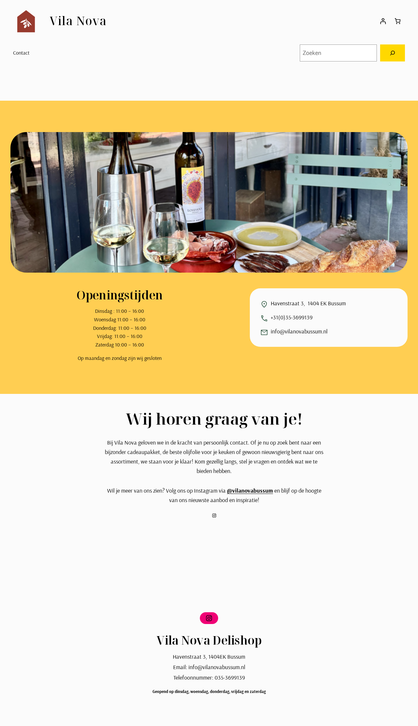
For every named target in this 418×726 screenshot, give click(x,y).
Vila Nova (78, 21)
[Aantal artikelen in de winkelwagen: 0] (397, 21)
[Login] (383, 21)
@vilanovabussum (250, 490)
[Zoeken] (392, 52)
